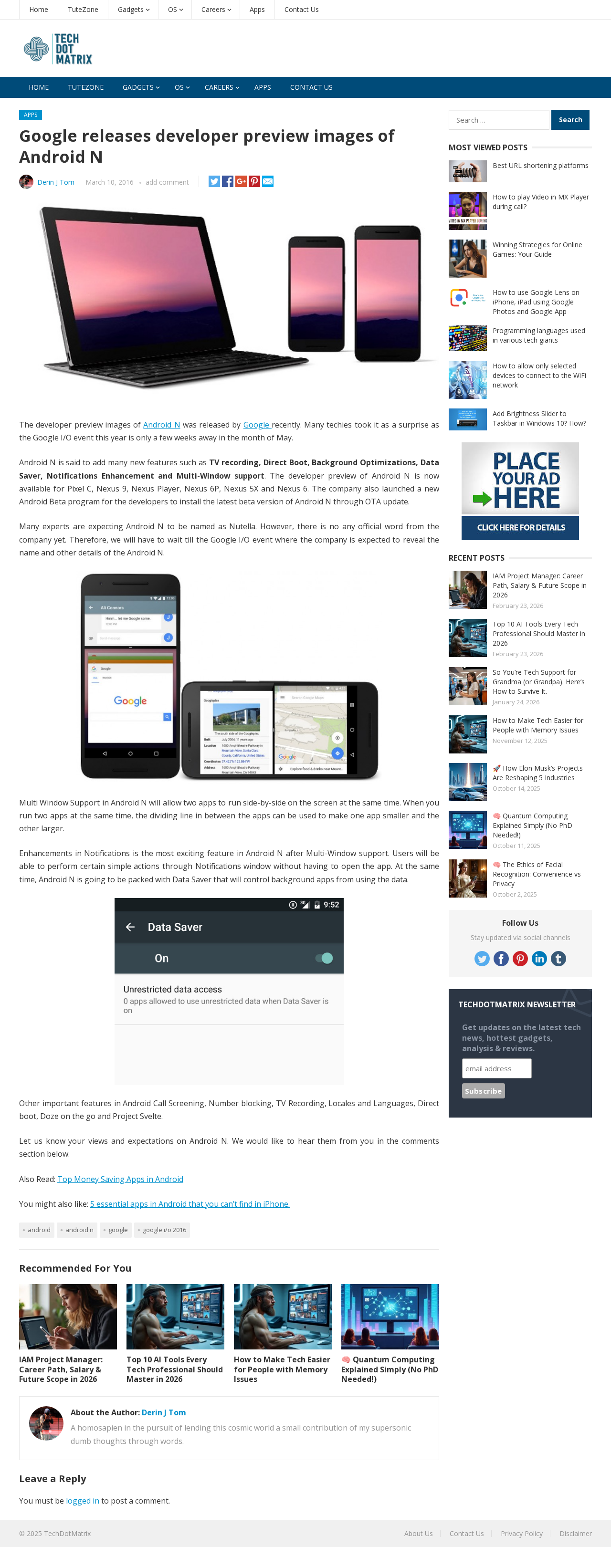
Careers (213, 9)
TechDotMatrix (67, 1533)
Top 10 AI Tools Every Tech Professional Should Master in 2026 (174, 1369)
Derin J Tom (55, 182)
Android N (161, 424)
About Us (418, 1533)
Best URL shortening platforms (541, 165)
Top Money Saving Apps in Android (120, 1179)
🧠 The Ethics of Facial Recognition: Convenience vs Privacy (537, 874)
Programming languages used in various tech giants (539, 335)
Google (257, 424)
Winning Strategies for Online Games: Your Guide (537, 249)
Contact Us (301, 9)
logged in (82, 1500)
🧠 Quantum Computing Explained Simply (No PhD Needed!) (389, 1369)
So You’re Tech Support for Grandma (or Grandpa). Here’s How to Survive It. (539, 682)
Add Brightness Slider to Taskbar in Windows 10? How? (539, 418)
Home (38, 9)
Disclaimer (575, 1533)
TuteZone (83, 9)
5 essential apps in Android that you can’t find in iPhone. (190, 1204)
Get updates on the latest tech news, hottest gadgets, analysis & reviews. (521, 1038)
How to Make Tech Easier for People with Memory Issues (282, 1369)
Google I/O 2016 (164, 1229)
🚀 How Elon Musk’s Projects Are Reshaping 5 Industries (538, 772)
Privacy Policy (522, 1533)
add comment (167, 182)
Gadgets (131, 9)
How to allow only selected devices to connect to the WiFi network (539, 375)
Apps (257, 9)
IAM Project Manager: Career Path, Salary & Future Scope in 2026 (61, 1369)
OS (172, 9)
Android (39, 1229)
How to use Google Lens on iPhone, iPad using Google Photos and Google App (536, 302)
